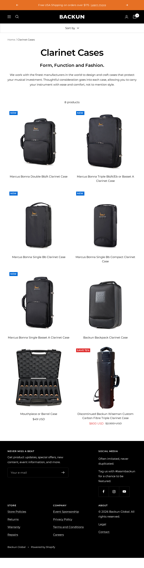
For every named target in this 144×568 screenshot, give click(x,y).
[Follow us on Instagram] (114, 491)
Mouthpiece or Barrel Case (38, 414)
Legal (102, 524)
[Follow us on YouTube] (124, 491)
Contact (104, 532)
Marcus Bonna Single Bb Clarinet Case (38, 257)
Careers (58, 534)
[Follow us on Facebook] (103, 491)
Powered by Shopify (43, 546)
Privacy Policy (62, 519)
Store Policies (17, 511)
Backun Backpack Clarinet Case (105, 337)
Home (11, 39)
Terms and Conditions (68, 527)
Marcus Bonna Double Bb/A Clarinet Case (39, 176)
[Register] (63, 472)
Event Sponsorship (66, 511)
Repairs (13, 534)
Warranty (14, 527)
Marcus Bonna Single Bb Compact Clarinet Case (105, 259)
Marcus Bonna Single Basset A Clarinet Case (38, 337)
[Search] (17, 16)
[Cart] (134, 16)
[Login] (126, 16)
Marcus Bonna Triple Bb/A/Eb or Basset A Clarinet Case (105, 179)
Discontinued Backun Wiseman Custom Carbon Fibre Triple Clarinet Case (105, 416)
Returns (13, 519)
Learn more (98, 5)
